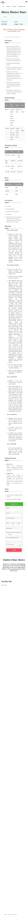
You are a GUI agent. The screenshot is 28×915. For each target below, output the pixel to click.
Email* (8, 513)
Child (13, 523)
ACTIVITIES (8, 6)
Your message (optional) (12, 537)
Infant (18, 523)
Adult (7, 523)
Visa (3, 6)
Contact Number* (10, 518)
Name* (8, 508)
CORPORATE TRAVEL (21, 6)
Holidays (14, 6)
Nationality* (9, 528)
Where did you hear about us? (13, 532)
